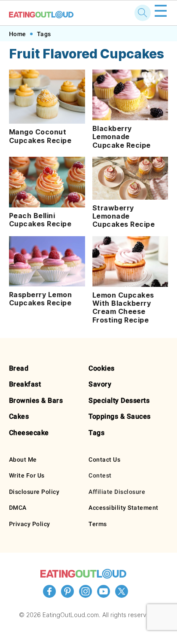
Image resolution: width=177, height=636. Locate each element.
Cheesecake (29, 433)
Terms (97, 523)
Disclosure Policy (34, 491)
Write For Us (27, 475)
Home (17, 33)
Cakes (19, 416)
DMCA (18, 507)
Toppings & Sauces (119, 416)
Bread (19, 368)
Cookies (101, 368)
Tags (44, 33)
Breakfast (25, 384)
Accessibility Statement (123, 507)
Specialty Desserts (119, 400)
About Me (23, 459)
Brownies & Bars (36, 400)
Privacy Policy (29, 523)
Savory (99, 384)
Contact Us (104, 459)
